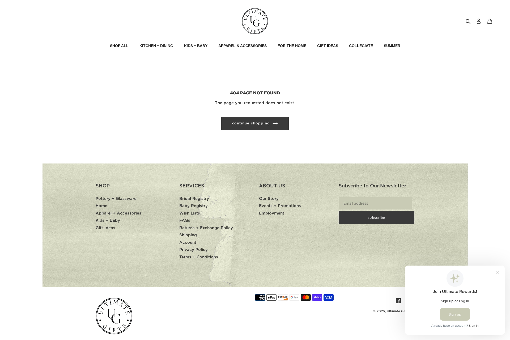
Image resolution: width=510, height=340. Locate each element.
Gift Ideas (105, 228)
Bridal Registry (194, 199)
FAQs (184, 221)
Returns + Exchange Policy (206, 228)
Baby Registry (193, 206)
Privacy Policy (193, 250)
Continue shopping (251, 123)
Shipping (188, 235)
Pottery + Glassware (116, 199)
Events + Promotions (280, 206)
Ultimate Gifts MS (400, 311)
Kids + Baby (108, 221)
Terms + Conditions (198, 257)
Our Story (269, 199)
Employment (271, 213)
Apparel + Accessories (118, 213)
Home (101, 206)
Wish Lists (189, 213)
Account (187, 243)
